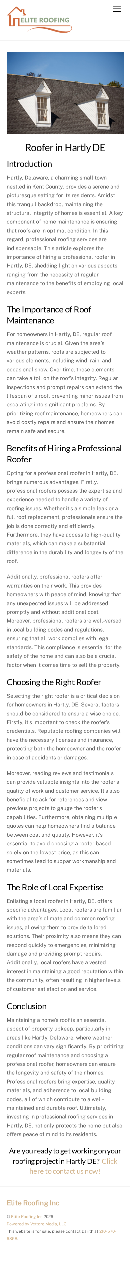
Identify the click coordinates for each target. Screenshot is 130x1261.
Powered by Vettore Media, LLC (36, 1223)
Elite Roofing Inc (27, 1216)
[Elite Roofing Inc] (40, 32)
